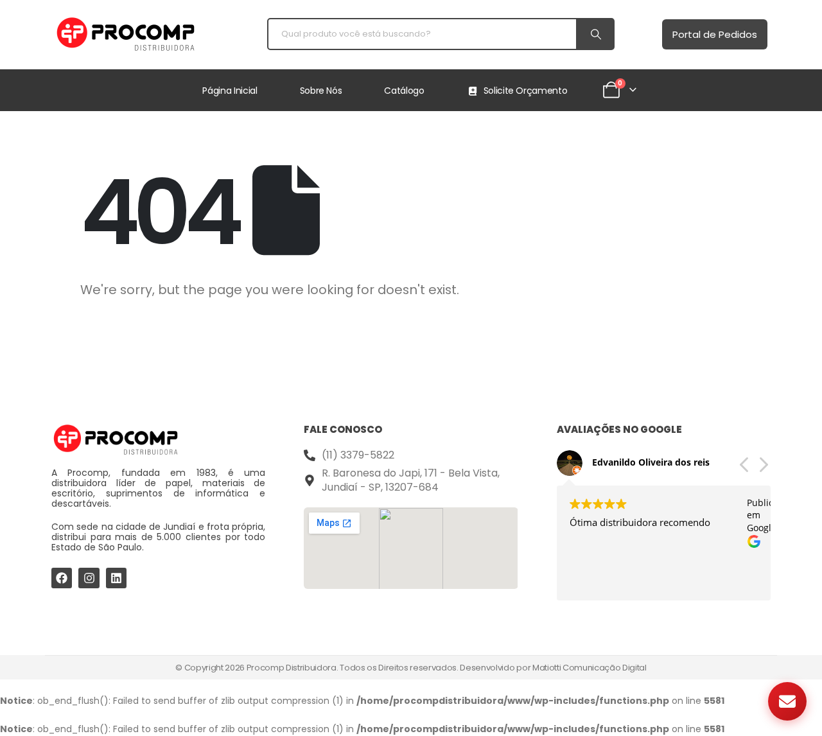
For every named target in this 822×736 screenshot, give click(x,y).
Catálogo (404, 90)
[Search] (594, 34)
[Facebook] (61, 578)
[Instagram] (88, 578)
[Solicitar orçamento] (787, 701)
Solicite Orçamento (526, 90)
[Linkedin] (116, 578)
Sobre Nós (321, 90)
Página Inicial (229, 90)
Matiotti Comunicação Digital (589, 668)
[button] (762, 468)
